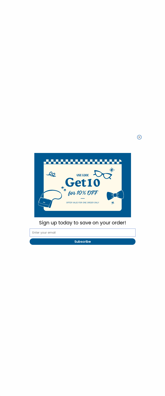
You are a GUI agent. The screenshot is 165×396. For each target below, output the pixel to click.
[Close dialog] (139, 137)
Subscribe (82, 241)
